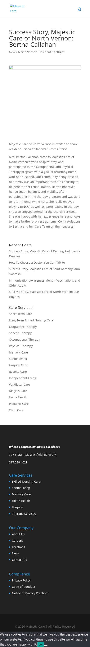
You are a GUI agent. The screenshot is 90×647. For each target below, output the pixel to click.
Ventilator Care (19, 384)
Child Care (16, 410)
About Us (18, 534)
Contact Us (19, 560)
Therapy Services (24, 514)
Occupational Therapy (24, 339)
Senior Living (18, 359)
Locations (18, 547)
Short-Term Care (20, 314)
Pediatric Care (19, 404)
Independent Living (22, 378)
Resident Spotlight (51, 52)
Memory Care (18, 352)
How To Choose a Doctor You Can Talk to (37, 262)
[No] (46, 645)
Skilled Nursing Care (26, 481)
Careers (17, 541)
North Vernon (27, 52)
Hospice (17, 507)
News (13, 52)
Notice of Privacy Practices (30, 593)
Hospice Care (18, 365)
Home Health (18, 397)
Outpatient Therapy (23, 327)
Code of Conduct (23, 587)
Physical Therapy (21, 346)
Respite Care (18, 372)
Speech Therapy (20, 333)
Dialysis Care (18, 391)
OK (40, 644)
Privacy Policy (21, 580)
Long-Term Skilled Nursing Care (31, 320)
